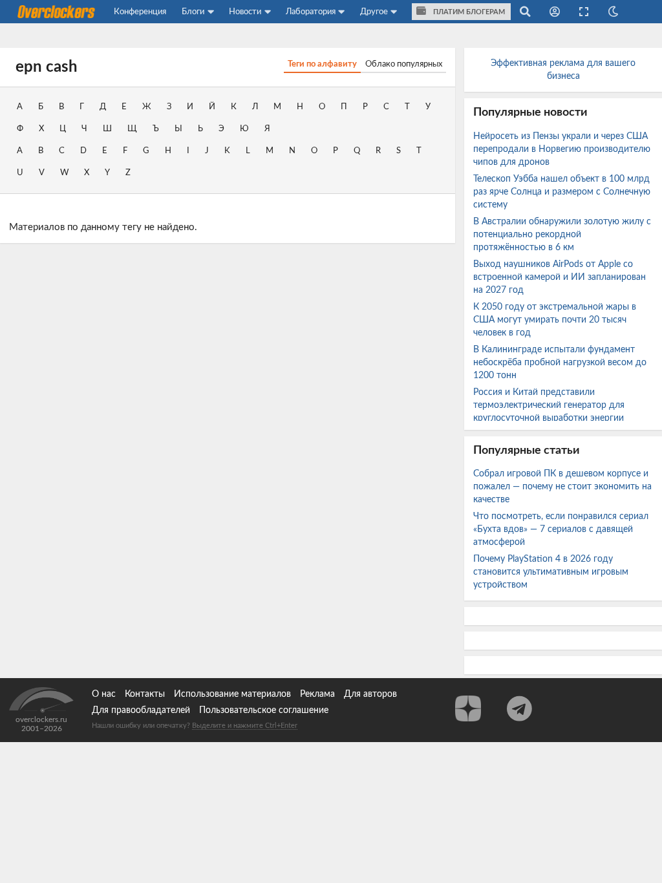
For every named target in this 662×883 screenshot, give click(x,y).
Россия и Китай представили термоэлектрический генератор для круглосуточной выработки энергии (549, 405)
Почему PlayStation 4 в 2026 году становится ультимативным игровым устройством (550, 572)
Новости (245, 12)
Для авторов (370, 694)
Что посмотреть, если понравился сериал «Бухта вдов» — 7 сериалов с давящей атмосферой (560, 529)
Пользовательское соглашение (263, 710)
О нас (104, 694)
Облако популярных (403, 64)
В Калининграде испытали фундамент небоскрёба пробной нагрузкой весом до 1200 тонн (559, 362)
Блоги (193, 12)
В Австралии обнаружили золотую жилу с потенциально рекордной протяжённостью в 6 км (562, 234)
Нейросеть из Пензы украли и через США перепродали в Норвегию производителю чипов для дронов (561, 149)
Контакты (145, 694)
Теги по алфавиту (322, 64)
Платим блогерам (468, 12)
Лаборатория (311, 12)
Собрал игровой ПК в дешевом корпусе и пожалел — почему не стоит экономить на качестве (562, 486)
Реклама (317, 694)
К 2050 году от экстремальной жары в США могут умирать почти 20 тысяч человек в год (554, 320)
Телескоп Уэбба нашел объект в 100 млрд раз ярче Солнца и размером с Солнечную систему (561, 192)
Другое (374, 12)
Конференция (140, 12)
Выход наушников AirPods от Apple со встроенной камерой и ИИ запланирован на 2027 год (559, 277)
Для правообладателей (141, 710)
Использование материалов (232, 694)
